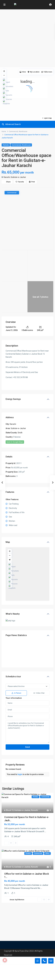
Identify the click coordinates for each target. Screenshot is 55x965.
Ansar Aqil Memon (17, 900)
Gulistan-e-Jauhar (18, 177)
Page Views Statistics (16, 635)
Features (10, 492)
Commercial (13, 131)
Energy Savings (13, 399)
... (45, 831)
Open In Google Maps (14, 442)
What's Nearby (13, 614)
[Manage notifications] (5, 960)
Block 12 (9, 867)
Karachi (7, 177)
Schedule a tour (13, 676)
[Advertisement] (27, 38)
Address (10, 417)
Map (8, 542)
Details (9, 456)
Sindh (20, 433)
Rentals (6, 145)
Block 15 (9, 810)
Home (4, 131)
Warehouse (23, 131)
